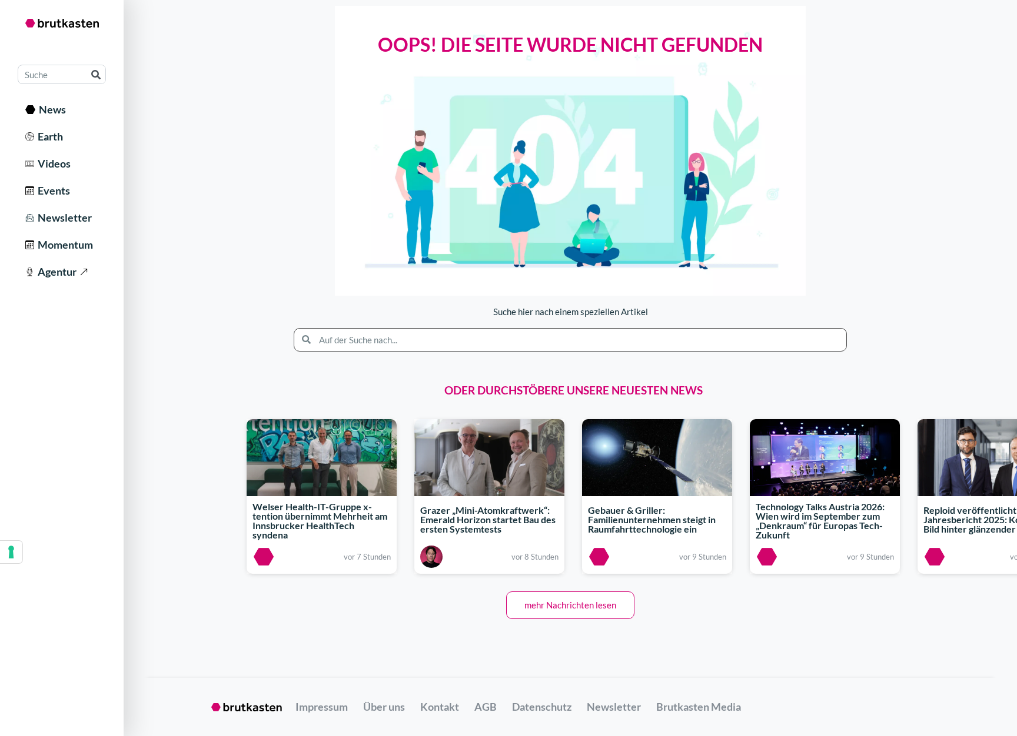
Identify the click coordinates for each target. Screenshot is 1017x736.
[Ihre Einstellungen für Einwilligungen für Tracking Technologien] (11, 552)
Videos (52, 163)
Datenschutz (541, 706)
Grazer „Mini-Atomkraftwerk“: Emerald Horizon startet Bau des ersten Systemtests (488, 519)
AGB (485, 706)
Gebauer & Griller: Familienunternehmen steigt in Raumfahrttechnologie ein (652, 519)
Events (52, 190)
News (50, 109)
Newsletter (63, 217)
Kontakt (439, 706)
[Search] (95, 74)
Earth (48, 136)
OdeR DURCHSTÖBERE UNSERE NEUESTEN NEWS (573, 390)
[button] (570, 605)
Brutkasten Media (698, 706)
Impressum (321, 706)
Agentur (55, 271)
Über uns (384, 706)
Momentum (63, 244)
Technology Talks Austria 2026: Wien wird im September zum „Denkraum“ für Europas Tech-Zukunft (820, 521)
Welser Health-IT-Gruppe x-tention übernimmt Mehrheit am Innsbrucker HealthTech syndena (319, 521)
